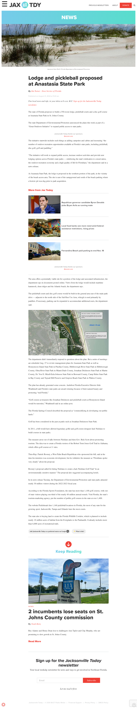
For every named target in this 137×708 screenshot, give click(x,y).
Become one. (68, 136)
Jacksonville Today (36, 702)
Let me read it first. (68, 688)
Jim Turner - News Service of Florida (46, 91)
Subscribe (91, 680)
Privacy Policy (90, 702)
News (69, 17)
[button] (134, 5)
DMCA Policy (103, 702)
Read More (34, 641)
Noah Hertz (36, 624)
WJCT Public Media (58, 702)
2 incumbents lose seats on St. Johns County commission (65, 614)
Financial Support (75, 702)
